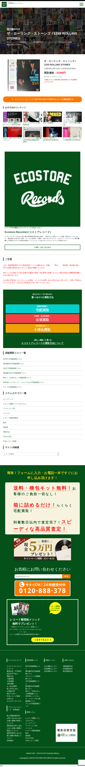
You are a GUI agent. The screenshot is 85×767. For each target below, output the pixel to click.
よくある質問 (12, 686)
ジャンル (6, 413)
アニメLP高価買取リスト (12, 387)
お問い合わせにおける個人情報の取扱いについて (14, 720)
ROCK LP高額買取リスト (12, 359)
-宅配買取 (10, 679)
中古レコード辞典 (9, 441)
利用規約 (10, 740)
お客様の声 (11, 691)
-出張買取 (10, 681)
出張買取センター (50, 669)
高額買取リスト (32, 660)
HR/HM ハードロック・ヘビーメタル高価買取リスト (32, 698)
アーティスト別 (9, 408)
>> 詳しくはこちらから (42, 247)
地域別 (5, 427)
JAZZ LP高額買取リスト (12, 368)
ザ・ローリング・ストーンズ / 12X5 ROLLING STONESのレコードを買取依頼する (42, 99)
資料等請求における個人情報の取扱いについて (14, 735)
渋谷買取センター (50, 671)
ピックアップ (8, 399)
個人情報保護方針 (13, 716)
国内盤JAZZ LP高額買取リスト (14, 373)
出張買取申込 (68, 669)
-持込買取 (10, 684)
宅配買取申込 (68, 666)
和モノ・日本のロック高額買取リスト (17, 377)
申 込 (66, 576)
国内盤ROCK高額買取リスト (14, 363)
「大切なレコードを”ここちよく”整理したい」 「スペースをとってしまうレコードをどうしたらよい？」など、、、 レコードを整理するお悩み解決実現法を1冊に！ (25, 627)
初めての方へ (12, 694)
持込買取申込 (68, 671)
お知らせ (10, 699)
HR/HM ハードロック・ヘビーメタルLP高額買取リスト (23, 382)
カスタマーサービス (14, 701)
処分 (4, 422)
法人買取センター (50, 666)
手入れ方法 (7, 436)
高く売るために (12, 689)
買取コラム (31, 712)
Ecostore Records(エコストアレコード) (28, 232)
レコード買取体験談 (10, 418)
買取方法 (6, 432)
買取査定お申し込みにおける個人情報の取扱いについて (14, 728)
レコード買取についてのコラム (14, 404)
